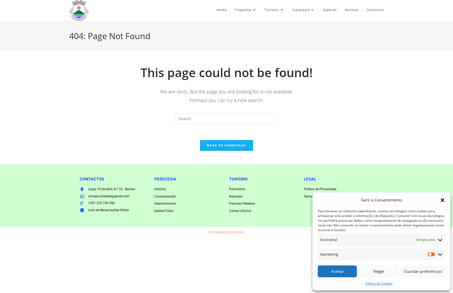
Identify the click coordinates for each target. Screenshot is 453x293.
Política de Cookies (378, 283)
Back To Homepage (226, 145)
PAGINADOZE (223, 232)
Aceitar (337, 271)
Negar (379, 271)
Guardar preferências (423, 271)
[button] (442, 200)
